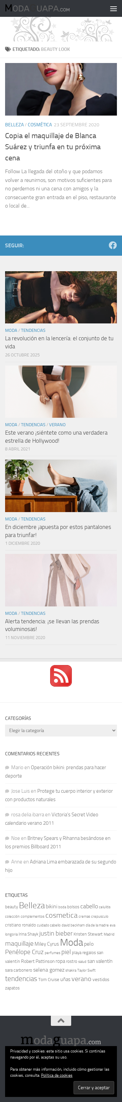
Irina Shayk (28, 934)
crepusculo (99, 916)
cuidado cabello (49, 925)
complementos (32, 916)
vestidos (101, 979)
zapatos (12, 987)
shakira (70, 970)
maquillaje (19, 943)
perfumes (52, 953)
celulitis (104, 907)
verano (82, 979)
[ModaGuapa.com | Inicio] (48, 8)
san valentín (100, 961)
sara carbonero (18, 970)
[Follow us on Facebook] (113, 245)
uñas (65, 979)
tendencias (21, 978)
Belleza (14, 125)
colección (12, 916)
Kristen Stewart (88, 934)
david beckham (73, 925)
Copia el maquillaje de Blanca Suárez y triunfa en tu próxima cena (53, 146)
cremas (84, 916)
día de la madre (97, 925)
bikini (51, 906)
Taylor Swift (86, 970)
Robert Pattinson (38, 961)
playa (76, 952)
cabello (89, 906)
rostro (71, 961)
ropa (60, 961)
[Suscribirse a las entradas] (61, 685)
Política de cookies (57, 1075)
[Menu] (113, 8)
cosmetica (61, 915)
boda (62, 907)
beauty (11, 906)
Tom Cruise (48, 979)
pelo (89, 944)
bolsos (73, 906)
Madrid (109, 934)
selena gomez (48, 970)
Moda (11, 330)
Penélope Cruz (24, 952)
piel (66, 952)
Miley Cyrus (47, 944)
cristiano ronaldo (20, 924)
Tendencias (33, 330)
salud (82, 961)
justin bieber (56, 933)
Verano (57, 424)
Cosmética (40, 125)
